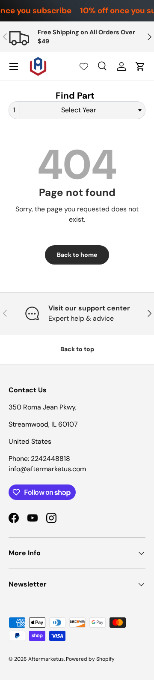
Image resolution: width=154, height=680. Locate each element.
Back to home (77, 255)
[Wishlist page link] (84, 66)
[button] (140, 66)
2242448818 (50, 458)
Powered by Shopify (90, 659)
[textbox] (81, 110)
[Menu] (13, 66)
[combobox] (77, 110)
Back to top (77, 349)
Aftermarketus (46, 659)
